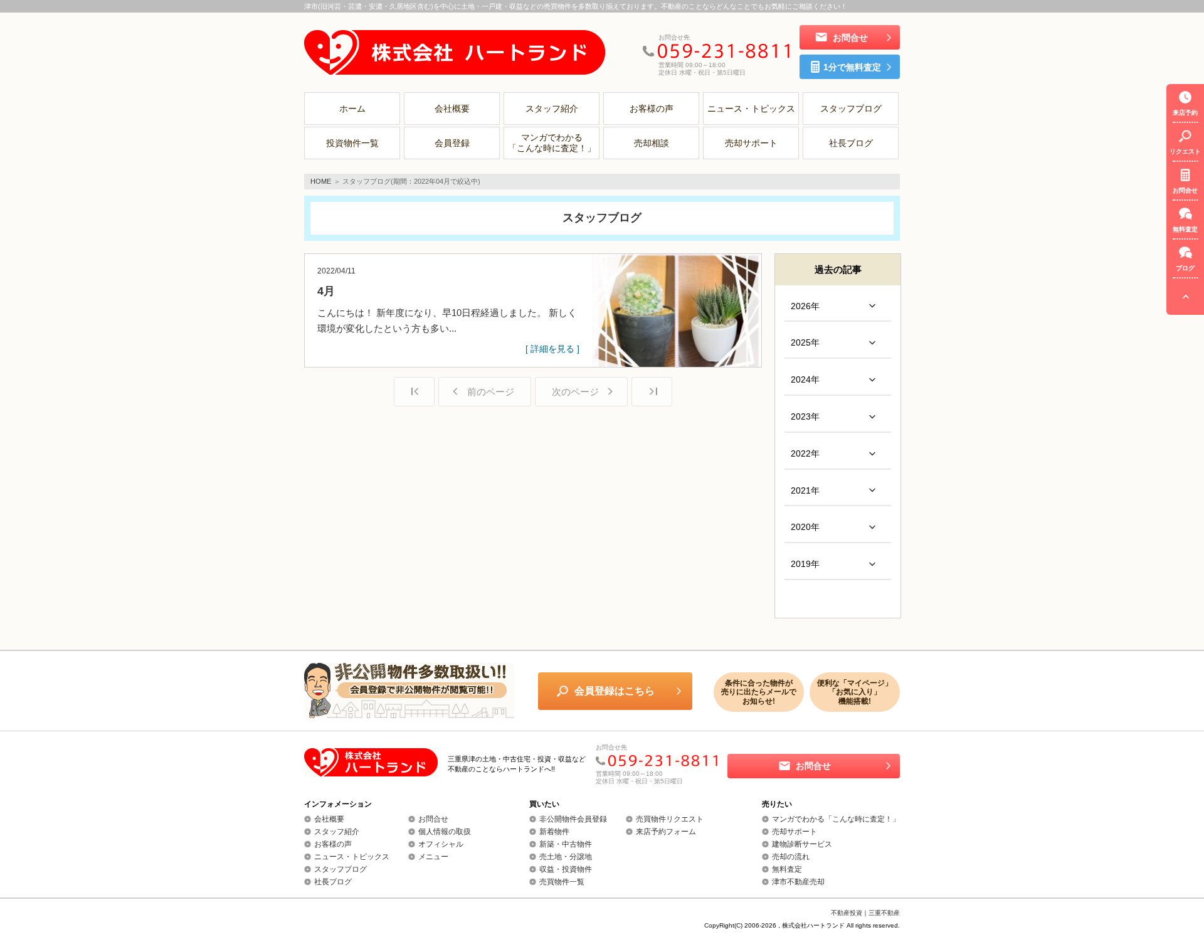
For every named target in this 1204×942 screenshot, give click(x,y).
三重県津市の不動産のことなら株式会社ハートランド (454, 52)
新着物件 (554, 831)
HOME (320, 181)
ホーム (352, 108)
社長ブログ (851, 143)
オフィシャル (440, 844)
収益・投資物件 (565, 869)
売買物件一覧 (561, 881)
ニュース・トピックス (751, 108)
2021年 (805, 490)
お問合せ (433, 819)
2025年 (805, 342)
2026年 (805, 306)
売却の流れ (791, 856)
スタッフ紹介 (551, 108)
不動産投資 (846, 912)
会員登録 (452, 143)
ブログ (1185, 268)
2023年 (805, 416)
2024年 (805, 379)
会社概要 (452, 108)
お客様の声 (651, 108)
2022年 (805, 453)
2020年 (805, 527)
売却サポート (751, 143)
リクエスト (1185, 151)
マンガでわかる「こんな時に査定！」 (552, 142)
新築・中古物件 (565, 844)
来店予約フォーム (666, 831)
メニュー (433, 856)
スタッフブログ (851, 108)
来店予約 (1185, 112)
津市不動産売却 (798, 881)
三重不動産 (884, 912)
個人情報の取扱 (444, 831)
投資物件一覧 (352, 143)
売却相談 (651, 143)
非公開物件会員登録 (573, 819)
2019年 (805, 564)
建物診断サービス (802, 844)
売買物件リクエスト (670, 819)
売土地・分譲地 (565, 856)
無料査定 (787, 869)
